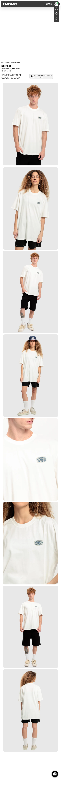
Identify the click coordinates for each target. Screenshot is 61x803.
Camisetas (16, 63)
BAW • (3, 63)
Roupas (8, 63)
